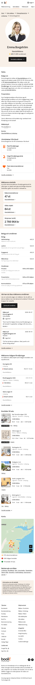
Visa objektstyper (9, 199)
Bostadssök (4, 608)
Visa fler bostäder (5, 405)
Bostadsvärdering (5, 611)
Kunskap (3, 614)
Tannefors (12, 572)
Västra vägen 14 (7, 392)
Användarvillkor (22, 631)
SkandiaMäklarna (17, 51)
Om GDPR (21, 636)
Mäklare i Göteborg (23, 611)
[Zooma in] (30, 546)
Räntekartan (4, 616)
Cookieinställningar (23, 641)
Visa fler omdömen (6, 348)
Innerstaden (21, 570)
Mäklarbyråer (25, 6)
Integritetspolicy (22, 633)
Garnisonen (27, 572)
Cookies (20, 639)
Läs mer (5, 326)
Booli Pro (3, 619)
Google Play (4, 648)
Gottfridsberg (19, 572)
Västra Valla (4, 572)
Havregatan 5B (7, 364)
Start (2, 13)
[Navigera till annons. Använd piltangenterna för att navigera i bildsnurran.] (6, 418)
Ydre (16, 570)
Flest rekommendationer (15, 166)
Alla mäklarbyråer (22, 616)
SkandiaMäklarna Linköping (9, 133)
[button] (10, 549)
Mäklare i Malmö (22, 614)
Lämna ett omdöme (9, 305)
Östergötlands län (22, 13)
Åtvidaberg (11, 570)
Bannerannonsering (6, 622)
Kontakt (3, 639)
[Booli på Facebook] (32, 659)
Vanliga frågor (4, 642)
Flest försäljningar (13, 146)
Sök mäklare (16, 6)
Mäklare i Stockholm (23, 608)
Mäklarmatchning (5, 6)
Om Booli (3, 631)
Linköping (4, 16)
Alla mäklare (21, 619)
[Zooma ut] (30, 550)
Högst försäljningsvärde (15, 156)
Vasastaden (29, 570)
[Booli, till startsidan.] (5, 2)
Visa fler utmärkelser (6, 175)
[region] (17, 536)
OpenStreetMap (6, 552)
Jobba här (3, 636)
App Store (4, 651)
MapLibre (11, 552)
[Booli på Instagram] (29, 659)
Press (2, 634)
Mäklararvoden (22, 622)
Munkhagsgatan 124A (9, 378)
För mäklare (4, 624)
